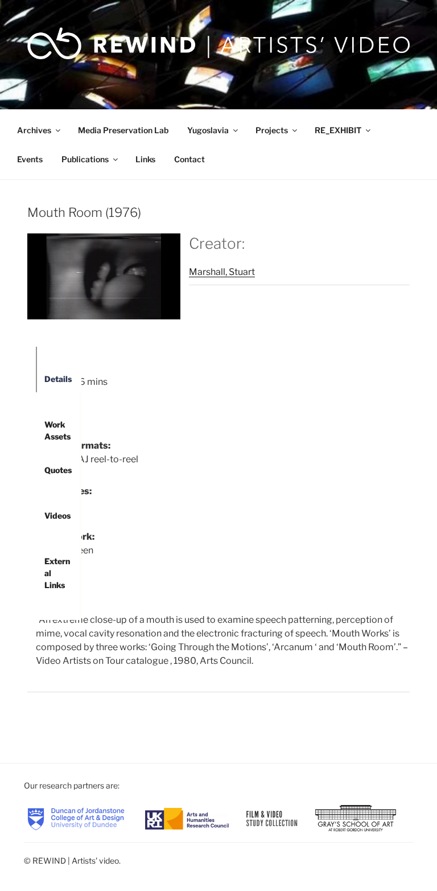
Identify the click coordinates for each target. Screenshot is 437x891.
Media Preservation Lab (123, 130)
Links (145, 159)
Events (30, 159)
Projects (271, 130)
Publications (85, 159)
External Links (57, 565)
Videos (57, 515)
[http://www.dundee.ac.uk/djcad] (76, 818)
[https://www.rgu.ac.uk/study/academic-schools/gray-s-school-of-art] (355, 818)
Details (58, 379)
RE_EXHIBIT (338, 130)
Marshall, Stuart (222, 271)
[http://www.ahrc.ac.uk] (187, 818)
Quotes (58, 470)
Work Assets (57, 429)
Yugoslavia (208, 130)
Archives (34, 130)
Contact (189, 159)
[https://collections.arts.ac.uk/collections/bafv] (272, 818)
